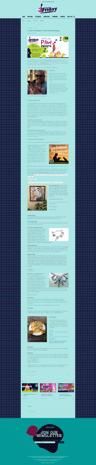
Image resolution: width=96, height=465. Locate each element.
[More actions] (68, 28)
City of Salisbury (61, 457)
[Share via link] (36, 371)
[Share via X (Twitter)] (30, 371)
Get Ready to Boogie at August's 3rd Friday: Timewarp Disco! (65, 395)
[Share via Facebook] (27, 371)
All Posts (23, 20)
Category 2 (35, 20)
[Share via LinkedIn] (33, 371)
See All (73, 381)
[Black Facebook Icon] (74, 16)
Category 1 (29, 20)
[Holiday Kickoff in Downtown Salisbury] (30, 387)
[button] (72, 20)
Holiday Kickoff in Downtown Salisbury (29, 395)
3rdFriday (41, 20)
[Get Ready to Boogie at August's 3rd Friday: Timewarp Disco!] (66, 387)
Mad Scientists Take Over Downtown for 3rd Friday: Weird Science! (47, 395)
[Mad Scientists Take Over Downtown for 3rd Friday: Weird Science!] (48, 387)
